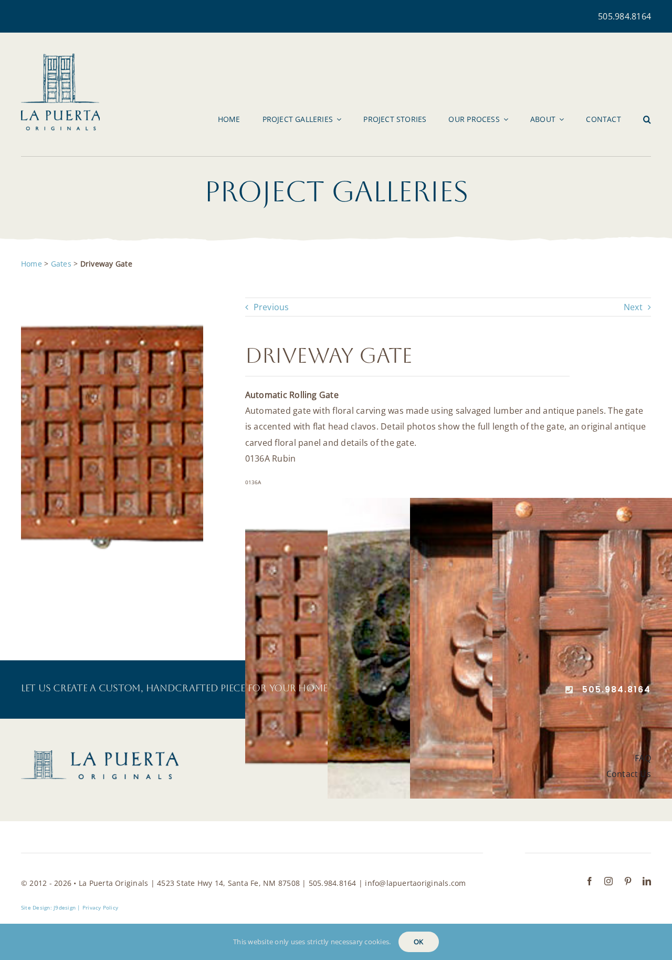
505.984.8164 (624, 16)
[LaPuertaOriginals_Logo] (60, 58)
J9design (65, 907)
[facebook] (589, 881)
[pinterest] (628, 881)
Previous (271, 307)
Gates (61, 264)
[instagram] (608, 881)
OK (418, 941)
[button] (647, 119)
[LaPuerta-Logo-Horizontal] (99, 754)
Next (633, 307)
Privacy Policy (100, 907)
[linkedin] (647, 881)
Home (31, 264)
